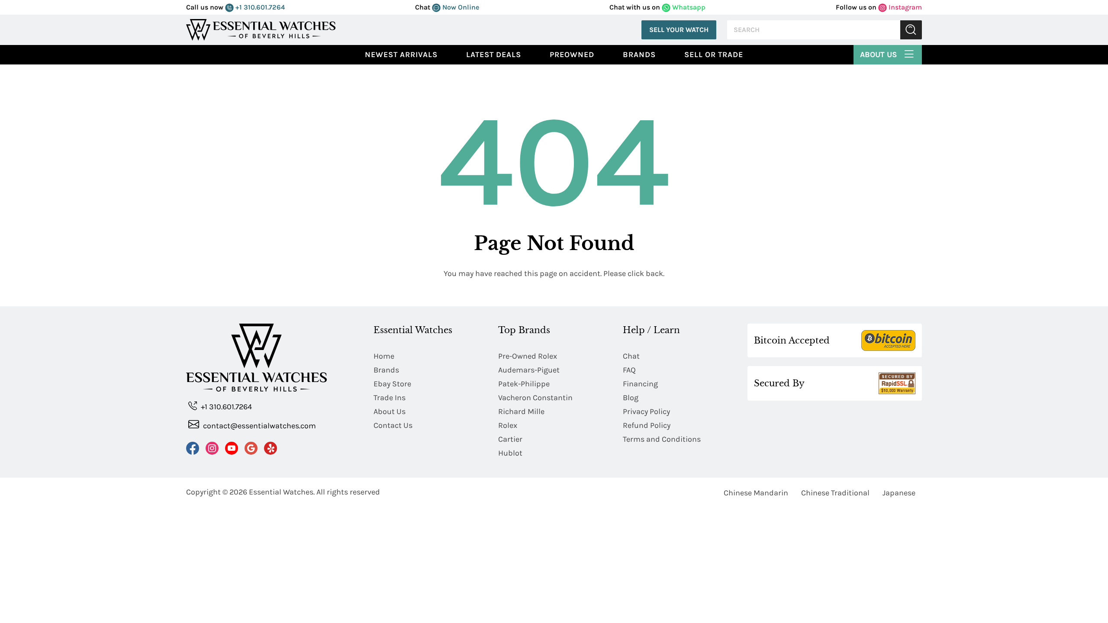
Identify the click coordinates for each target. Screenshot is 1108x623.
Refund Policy (646, 425)
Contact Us (393, 425)
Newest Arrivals (401, 54)
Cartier (510, 439)
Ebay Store (392, 384)
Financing (640, 384)
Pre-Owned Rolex (527, 356)
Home (384, 356)
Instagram (904, 7)
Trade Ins (390, 397)
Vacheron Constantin (535, 397)
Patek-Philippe (524, 384)
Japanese (899, 493)
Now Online (460, 7)
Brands (639, 54)
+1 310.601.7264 (259, 7)
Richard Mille (521, 411)
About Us (879, 54)
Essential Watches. (282, 492)
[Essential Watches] (261, 29)
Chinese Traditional (835, 493)
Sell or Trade (713, 54)
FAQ (629, 370)
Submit (911, 30)
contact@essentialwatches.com (258, 425)
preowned (572, 54)
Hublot (510, 453)
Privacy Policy (646, 411)
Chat (631, 356)
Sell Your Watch (679, 30)
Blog (630, 397)
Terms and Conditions (662, 439)
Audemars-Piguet (529, 370)
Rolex (507, 425)
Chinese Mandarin (756, 493)
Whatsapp (687, 7)
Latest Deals (493, 54)
